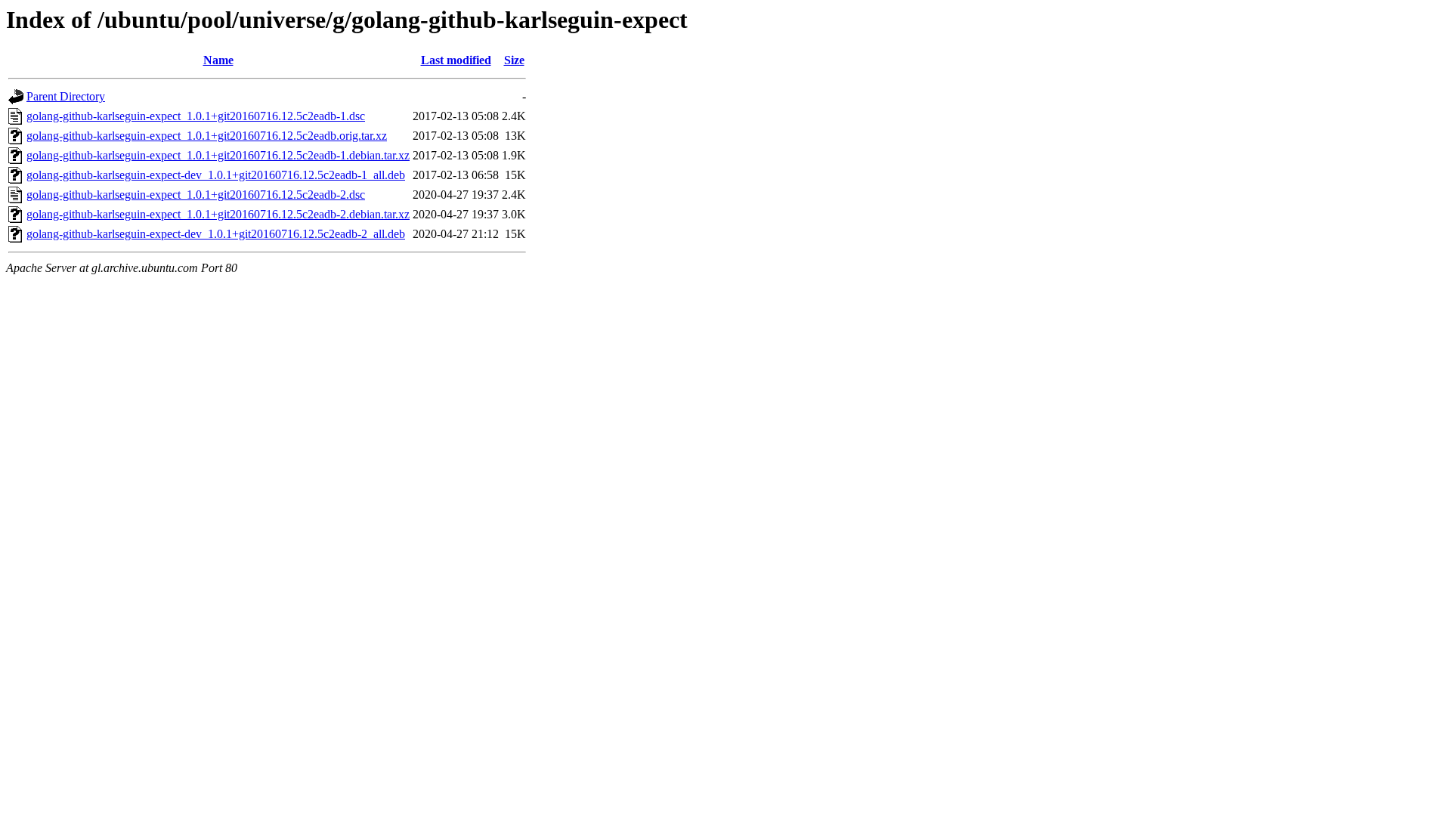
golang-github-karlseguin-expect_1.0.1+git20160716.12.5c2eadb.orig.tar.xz (206, 135)
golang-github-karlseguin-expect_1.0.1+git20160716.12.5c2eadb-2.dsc (195, 194)
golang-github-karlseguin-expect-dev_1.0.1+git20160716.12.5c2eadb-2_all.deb (215, 233)
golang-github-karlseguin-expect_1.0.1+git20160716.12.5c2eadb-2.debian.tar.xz (218, 214)
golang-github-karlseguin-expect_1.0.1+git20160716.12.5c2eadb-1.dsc (195, 116)
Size (514, 60)
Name (218, 60)
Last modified (456, 60)
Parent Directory (65, 96)
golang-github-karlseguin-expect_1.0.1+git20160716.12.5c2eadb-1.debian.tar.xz (218, 155)
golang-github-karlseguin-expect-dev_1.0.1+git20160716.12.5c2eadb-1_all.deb (215, 174)
